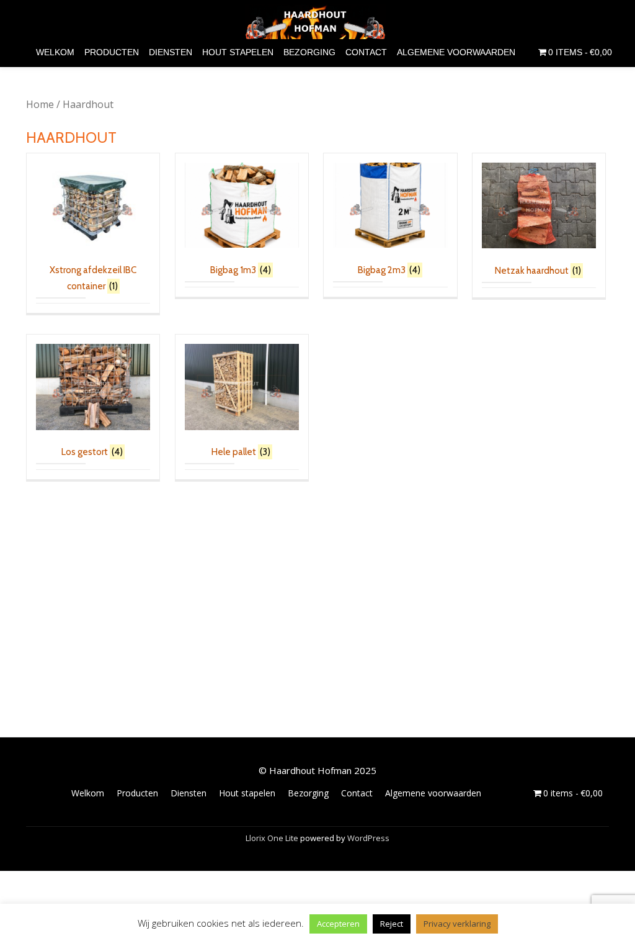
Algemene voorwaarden (456, 52)
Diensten (170, 52)
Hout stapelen (237, 52)
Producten (111, 52)
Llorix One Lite (273, 838)
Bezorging (309, 52)
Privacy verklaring (457, 923)
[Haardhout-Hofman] (318, 21)
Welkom (55, 52)
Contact (366, 52)
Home (40, 104)
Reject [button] (391, 923)
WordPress (368, 838)
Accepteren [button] (338, 923)
